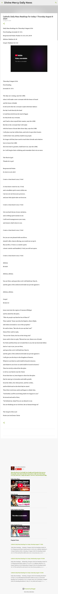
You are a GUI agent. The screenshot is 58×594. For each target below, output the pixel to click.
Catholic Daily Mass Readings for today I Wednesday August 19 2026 (28, 558)
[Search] (56, 2)
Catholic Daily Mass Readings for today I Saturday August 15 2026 (27, 572)
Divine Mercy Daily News (18, 2)
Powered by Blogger (29, 588)
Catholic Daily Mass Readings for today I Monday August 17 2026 (27, 544)
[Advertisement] (29, 451)
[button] (4, 24)
